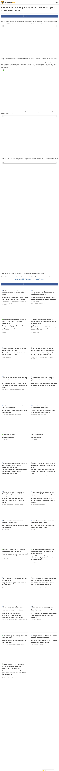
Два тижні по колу (36, 437)
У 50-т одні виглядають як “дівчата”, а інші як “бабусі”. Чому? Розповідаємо (44, 354)
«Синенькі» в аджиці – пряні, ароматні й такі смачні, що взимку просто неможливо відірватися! (14, 471)
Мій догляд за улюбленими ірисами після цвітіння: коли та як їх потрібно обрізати (44, 384)
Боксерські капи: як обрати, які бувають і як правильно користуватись (44, 641)
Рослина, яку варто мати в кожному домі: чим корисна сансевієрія (15, 555)
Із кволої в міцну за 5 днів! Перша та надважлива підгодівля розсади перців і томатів (43, 471)
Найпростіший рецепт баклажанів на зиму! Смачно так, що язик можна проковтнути (13, 328)
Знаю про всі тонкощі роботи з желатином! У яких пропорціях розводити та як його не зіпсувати (12, 615)
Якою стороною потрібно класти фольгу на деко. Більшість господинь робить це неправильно (43, 299)
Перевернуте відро (8, 437)
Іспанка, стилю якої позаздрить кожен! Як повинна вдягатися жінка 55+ (43, 411)
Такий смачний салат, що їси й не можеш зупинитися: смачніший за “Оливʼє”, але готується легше (15, 673)
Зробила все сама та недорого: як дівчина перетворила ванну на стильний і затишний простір (44, 328)
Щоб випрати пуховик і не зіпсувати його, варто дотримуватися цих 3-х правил (15, 298)
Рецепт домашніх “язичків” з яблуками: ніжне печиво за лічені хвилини (43, 584)
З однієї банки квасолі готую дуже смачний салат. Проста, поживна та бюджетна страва (42, 558)
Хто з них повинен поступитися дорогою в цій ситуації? (15, 526)
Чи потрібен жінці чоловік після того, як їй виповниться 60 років (14, 354)
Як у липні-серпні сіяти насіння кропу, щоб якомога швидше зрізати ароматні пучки (14, 385)
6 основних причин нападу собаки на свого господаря (14, 641)
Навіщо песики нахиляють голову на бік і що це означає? (15, 411)
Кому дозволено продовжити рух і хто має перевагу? (14, 584)
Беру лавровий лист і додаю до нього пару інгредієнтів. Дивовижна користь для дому (43, 500)
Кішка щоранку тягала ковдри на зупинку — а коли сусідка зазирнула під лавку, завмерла (44, 615)
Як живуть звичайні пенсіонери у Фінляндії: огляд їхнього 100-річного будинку (13, 500)
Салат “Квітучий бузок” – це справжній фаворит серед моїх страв (43, 526)
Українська (46, 770)
